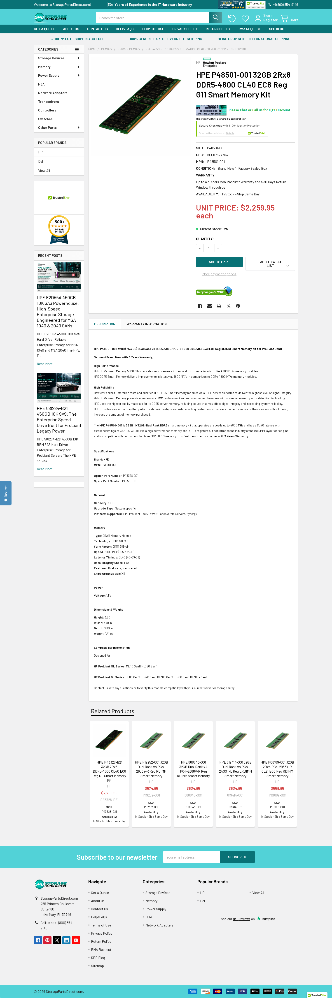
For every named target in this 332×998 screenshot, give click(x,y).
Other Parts (47, 127)
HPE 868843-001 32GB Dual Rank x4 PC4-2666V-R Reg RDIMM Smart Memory (193, 769)
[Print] (219, 306)
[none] (141, 106)
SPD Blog (276, 29)
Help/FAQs (124, 29)
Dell (41, 161)
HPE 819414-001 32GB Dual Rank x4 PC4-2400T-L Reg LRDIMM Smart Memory (235, 769)
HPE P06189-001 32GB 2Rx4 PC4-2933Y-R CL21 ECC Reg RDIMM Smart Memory (277, 769)
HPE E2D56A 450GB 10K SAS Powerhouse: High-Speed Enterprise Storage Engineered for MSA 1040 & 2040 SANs (58, 311)
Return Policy (218, 29)
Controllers (47, 110)
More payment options (219, 274)
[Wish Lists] (246, 18)
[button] (270, 264)
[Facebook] (200, 306)
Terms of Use (153, 29)
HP (40, 152)
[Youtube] (76, 940)
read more (45, 363)
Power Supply (48, 75)
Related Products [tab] (112, 711)
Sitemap (97, 965)
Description (104, 324)
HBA (41, 84)
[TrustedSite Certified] (255, 5)
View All (44, 170)
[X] (228, 306)
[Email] (210, 306)
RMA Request (250, 29)
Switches (45, 119)
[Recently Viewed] (233, 18)
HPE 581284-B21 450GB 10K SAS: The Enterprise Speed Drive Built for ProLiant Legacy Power (59, 419)
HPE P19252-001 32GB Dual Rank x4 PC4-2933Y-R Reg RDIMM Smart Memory (151, 769)
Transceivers (48, 102)
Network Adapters (53, 93)
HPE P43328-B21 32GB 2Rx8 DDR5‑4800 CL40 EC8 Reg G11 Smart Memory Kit (109, 771)
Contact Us (97, 29)
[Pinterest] (238, 306)
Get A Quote (44, 29)
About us (71, 29)
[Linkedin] (66, 940)
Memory (44, 67)
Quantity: (205, 238)
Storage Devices (51, 58)
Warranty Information (147, 324)
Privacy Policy (185, 29)
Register (270, 20)
